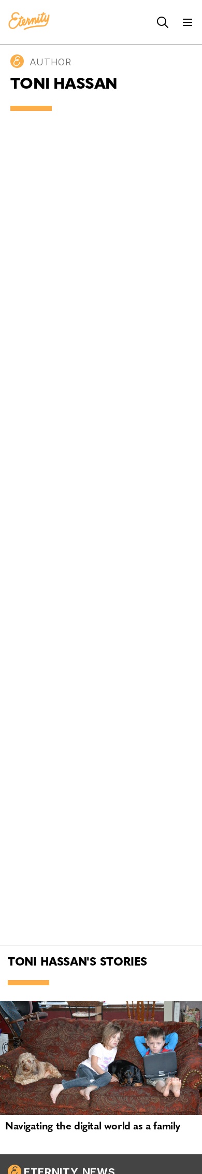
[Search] (162, 22)
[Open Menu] (187, 22)
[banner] (29, 22)
